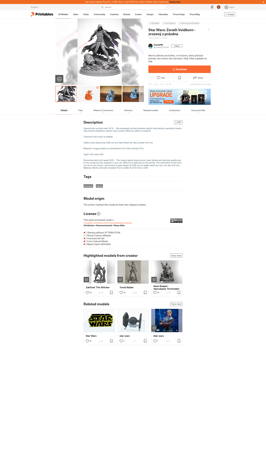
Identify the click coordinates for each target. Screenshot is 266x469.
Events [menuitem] (138, 14)
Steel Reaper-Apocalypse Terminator (166, 287)
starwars (88, 186)
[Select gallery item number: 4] (169, 281)
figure (99, 186)
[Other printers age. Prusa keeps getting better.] (179, 97)
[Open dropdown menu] (209, 29)
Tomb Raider (127, 287)
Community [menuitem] (99, 14)
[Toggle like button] (87, 292)
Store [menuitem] (75, 14)
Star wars (158, 336)
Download (181, 69)
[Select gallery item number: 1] (96, 281)
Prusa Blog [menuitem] (195, 14)
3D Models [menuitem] (63, 14)
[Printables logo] (42, 14)
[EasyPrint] (212, 7)
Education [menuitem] (163, 14)
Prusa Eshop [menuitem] (179, 14)
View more (176, 255)
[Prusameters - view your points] (218, 7)
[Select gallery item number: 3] (101, 281)
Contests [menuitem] (114, 14)
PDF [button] (179, 122)
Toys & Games (170, 23)
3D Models (155, 23)
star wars (125, 336)
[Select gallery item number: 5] (171, 281)
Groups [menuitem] (150, 14)
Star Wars (91, 336)
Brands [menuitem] (126, 14)
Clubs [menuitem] (86, 14)
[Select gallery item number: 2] (99, 281)
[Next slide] (141, 94)
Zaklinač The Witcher (98, 287)
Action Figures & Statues (190, 23)
